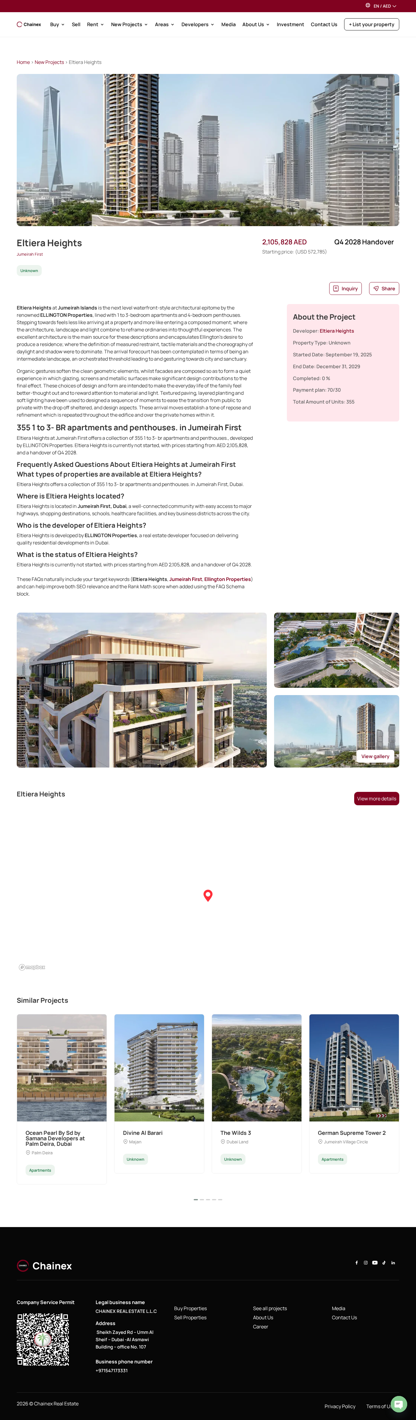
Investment (290, 24)
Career (260, 1326)
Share (388, 288)
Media (228, 24)
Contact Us (324, 24)
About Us (253, 24)
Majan (135, 1142)
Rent (92, 24)
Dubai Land (237, 1142)
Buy (54, 24)
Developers (195, 24)
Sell (76, 24)
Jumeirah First (30, 254)
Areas (162, 24)
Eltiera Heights (337, 330)
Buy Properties (190, 1308)
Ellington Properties (227, 579)
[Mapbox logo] (32, 967)
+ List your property (371, 24)
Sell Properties (190, 1317)
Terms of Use (380, 1406)
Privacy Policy (340, 1406)
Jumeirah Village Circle (346, 1142)
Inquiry (350, 288)
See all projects (270, 1308)
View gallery (375, 756)
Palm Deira (42, 1153)
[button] (208, 896)
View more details (376, 798)
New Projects (126, 24)
